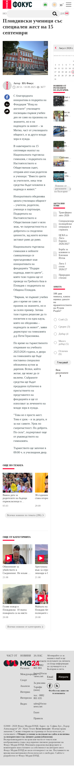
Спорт (23, 680)
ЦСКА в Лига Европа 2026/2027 (64, 239)
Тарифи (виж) (38, 688)
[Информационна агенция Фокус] (49, 685)
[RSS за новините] (57, 685)
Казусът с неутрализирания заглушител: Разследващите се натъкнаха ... (65, 99)
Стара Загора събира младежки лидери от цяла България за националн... (65, 144)
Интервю (25, 692)
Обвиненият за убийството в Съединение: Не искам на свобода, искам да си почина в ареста (17, 570)
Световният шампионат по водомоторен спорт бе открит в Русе (65, 159)
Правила (38, 718)
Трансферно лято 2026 (65, 214)
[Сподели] (7, 111)
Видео (23, 703)
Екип (36, 712)
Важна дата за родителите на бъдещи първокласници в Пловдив (15, 499)
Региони (24, 668)
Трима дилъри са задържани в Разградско (65, 129)
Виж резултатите (62, 371)
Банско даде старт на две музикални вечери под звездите (65, 174)
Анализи (25, 686)
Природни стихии (64, 276)
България (25, 662)
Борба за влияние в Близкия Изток (64, 253)
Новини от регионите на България (60, 88)
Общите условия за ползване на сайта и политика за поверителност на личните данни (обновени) (37, 735)
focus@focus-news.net (40, 675)
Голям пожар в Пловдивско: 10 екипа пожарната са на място (15, 609)
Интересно (26, 698)
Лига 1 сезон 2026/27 (63, 266)
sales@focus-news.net (40, 705)
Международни (27, 674)
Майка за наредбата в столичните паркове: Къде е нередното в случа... (65, 114)
